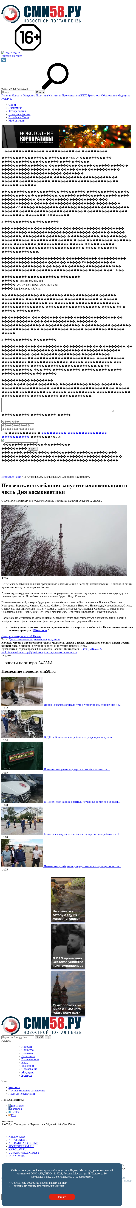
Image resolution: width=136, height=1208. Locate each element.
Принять (62, 1196)
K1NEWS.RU (16, 1136)
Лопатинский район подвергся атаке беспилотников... (77, 769)
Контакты (14, 1087)
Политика (42, 95)
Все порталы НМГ (12, 1130)
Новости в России (19, 114)
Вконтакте (17, 1105)
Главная (6, 95)
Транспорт (94, 95)
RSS (13, 1115)
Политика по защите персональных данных (84, 1161)
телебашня (40, 639)
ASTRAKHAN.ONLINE (23, 1143)
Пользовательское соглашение (26, 1090)
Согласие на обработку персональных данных (29, 1161)
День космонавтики (21, 639)
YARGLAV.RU (17, 1149)
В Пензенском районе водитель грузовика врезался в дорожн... (82, 801)
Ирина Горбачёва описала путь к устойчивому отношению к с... (82, 704)
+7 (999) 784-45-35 (91, 648)
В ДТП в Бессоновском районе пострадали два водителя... (79, 737)
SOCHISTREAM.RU (21, 1146)
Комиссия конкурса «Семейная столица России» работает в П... (82, 834)
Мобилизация (16, 120)
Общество (29, 95)
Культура (6, 98)
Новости (17, 95)
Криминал (55, 95)
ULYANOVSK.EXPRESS (23, 1152)
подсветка (54, 639)
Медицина (124, 95)
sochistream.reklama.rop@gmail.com (22, 652)
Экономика (15, 107)
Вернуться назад (11, 476)
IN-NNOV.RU (16, 1155)
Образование (109, 95)
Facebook (16, 1108)
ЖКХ (84, 95)
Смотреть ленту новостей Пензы (21, 636)
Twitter (15, 1112)
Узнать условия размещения (60, 652)
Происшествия (71, 95)
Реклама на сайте (11, 55)
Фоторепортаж (17, 110)
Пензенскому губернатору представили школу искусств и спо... (82, 866)
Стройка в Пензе (18, 117)
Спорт (12, 104)
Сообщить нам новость (76, 476)
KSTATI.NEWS (17, 1139)
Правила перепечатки (21, 1093)
